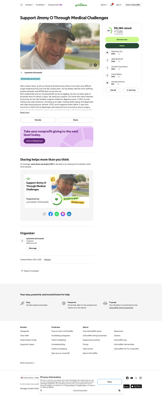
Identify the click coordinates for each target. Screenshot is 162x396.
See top (132, 90)
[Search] (21, 5)
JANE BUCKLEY (117, 59)
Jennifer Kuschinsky (119, 67)
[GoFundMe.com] (81, 5)
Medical (47, 260)
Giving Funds (55, 5)
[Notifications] (111, 5)
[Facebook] (50, 214)
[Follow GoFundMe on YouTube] (131, 378)
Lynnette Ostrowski (35, 239)
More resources (26, 363)
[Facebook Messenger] (63, 214)
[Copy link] (44, 214)
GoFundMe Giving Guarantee (121, 308)
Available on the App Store (136, 386)
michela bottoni (118, 82)
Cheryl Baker (116, 74)
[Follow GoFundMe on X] (136, 378)
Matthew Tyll (116, 51)
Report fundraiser (31, 271)
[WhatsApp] (57, 214)
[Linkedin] (69, 214)
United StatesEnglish (31, 378)
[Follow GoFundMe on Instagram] (140, 378)
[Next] (95, 65)
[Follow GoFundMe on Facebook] (127, 378)
